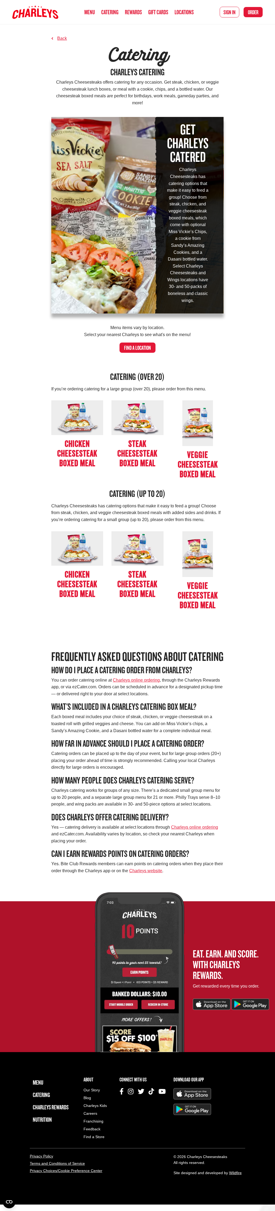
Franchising (93, 1121)
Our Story (92, 1090)
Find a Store (94, 1137)
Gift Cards (158, 12)
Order (253, 12)
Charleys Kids (95, 1106)
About (88, 1079)
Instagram (130, 1091)
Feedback (92, 1129)
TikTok (151, 1091)
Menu (89, 12)
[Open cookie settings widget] (9, 1201)
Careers (90, 1114)
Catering (109, 12)
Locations (184, 12)
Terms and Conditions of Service (57, 1163)
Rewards (133, 12)
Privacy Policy (41, 1156)
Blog (87, 1098)
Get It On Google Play (250, 1004)
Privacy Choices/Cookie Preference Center (66, 1171)
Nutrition (42, 1119)
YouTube (162, 1091)
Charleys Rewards (50, 1107)
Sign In (229, 12)
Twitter (141, 1091)
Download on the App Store (211, 1004)
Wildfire (235, 1173)
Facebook (122, 1091)
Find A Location (137, 347)
